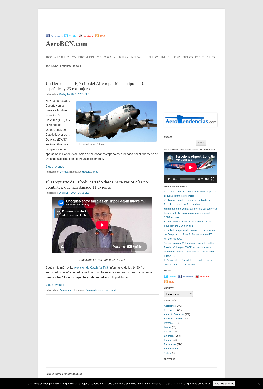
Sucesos (188, 57)
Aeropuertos (61, 57)
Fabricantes (138, 57)
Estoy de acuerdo (224, 383)
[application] (190, 167)
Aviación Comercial (83, 57)
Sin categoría (171, 348)
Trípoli (96, 171)
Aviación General (107, 57)
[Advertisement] (131, 21)
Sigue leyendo (57, 166)
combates (103, 290)
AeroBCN (67, 43)
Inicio (49, 57)
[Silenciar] (207, 179)
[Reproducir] (169, 179)
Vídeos (211, 57)
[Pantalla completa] (213, 179)
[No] (258, 383)
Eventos (200, 57)
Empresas (153, 57)
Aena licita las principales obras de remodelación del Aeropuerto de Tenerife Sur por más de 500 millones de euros (189, 234)
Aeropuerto (91, 290)
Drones (176, 57)
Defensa (124, 57)
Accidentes (170, 305)
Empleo (165, 57)
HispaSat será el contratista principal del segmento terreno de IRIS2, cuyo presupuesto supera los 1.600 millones (190, 213)
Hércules (86, 171)
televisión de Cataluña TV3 (90, 267)
